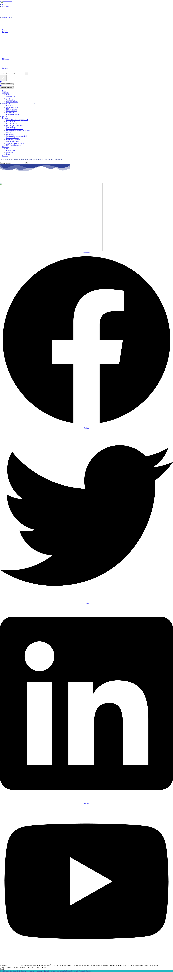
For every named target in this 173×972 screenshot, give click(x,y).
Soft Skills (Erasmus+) (13, 139)
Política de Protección (13, 114)
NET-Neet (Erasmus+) (13, 145)
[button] (9, 32)
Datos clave (10, 112)
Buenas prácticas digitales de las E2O (18, 130)
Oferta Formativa (11, 111)
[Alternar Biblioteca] (35, 147)
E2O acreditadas (11, 109)
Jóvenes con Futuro (12, 138)
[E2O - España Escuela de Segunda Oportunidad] (11, 20)
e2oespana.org (11, 178)
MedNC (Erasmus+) (12, 141)
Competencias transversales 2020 (16, 136)
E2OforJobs (10, 134)
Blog (7, 148)
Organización (10, 96)
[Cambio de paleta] (86, 82)
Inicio (4, 91)
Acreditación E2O (12, 107)
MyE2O (8, 132)
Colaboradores (10, 100)
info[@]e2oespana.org (12, 969)
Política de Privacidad (71, 971)
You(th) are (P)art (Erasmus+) (15, 143)
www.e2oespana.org (13, 965)
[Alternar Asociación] (35, 93)
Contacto (5, 68)
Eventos (4, 30)
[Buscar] (1, 71)
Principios (9, 105)
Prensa (8, 154)
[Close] (3, 78)
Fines (8, 94)
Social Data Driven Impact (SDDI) (17, 120)
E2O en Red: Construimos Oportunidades (14, 126)
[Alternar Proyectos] (35, 118)
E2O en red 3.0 (11, 121)
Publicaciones (10, 150)
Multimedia (9, 152)
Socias (8, 98)
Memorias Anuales (12, 102)
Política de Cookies (85, 971)
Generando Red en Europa (14, 129)
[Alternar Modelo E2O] (35, 104)
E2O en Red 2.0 (11, 123)
